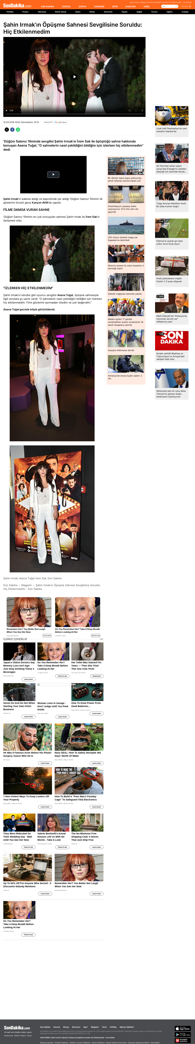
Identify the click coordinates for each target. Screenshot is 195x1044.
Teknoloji (42, 12)
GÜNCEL (66, 6)
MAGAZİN (130, 6)
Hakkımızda (8, 1036)
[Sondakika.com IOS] (183, 1028)
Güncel (56, 1027)
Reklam (17, 1036)
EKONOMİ (99, 6)
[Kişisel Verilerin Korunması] (116, 1043)
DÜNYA (82, 6)
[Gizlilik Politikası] (61, 1043)
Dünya (66, 1027)
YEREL (146, 6)
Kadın (78, 12)
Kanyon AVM (40, 202)
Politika (10, 12)
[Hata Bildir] (155, 1043)
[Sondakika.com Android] (183, 1034)
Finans (25, 12)
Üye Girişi (184, 6)
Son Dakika (45, 1027)
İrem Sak (91, 216)
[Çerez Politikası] (98, 1043)
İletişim (23, 1036)
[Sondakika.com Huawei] (183, 1040)
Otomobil (108, 12)
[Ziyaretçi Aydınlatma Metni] (138, 1043)
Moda (92, 12)
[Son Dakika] (17, 5)
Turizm (154, 12)
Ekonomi (76, 1027)
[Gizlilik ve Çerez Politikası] (80, 1043)
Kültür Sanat (60, 12)
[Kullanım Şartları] (46, 1043)
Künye (29, 1036)
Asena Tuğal (65, 295)
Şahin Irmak (10, 199)
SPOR (115, 6)
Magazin (95, 1027)
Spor (85, 1027)
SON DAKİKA (47, 6)
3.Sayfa (185, 12)
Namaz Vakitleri (127, 1027)
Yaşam (124, 12)
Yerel (104, 1027)
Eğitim (170, 12)
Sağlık (139, 12)
